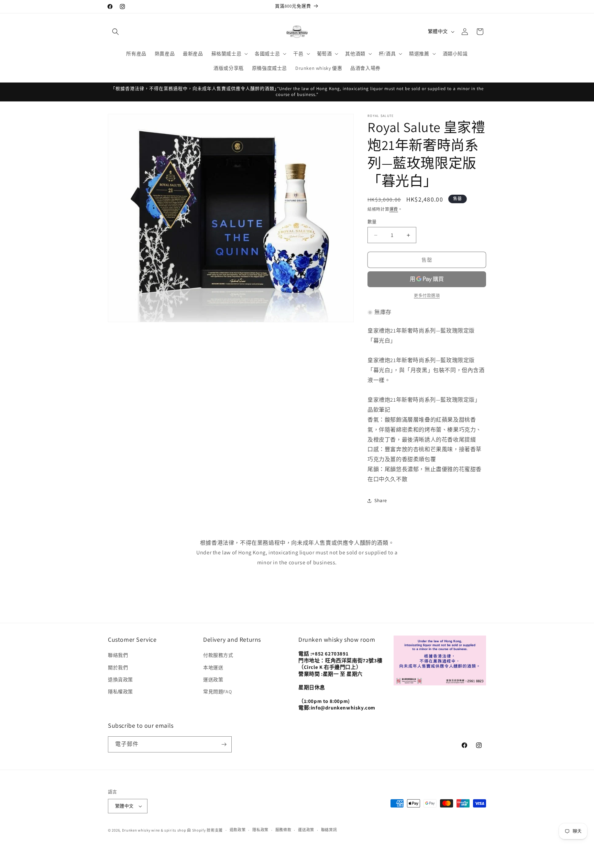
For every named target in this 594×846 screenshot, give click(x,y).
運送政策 (213, 679)
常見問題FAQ (217, 691)
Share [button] (380, 500)
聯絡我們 (118, 655)
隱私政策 (260, 829)
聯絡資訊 (329, 829)
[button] (115, 31)
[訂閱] (223, 744)
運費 (393, 209)
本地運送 (213, 667)
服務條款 (283, 829)
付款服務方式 (218, 655)
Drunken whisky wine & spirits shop (154, 830)
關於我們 (118, 667)
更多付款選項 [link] (427, 295)
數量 (372, 222)
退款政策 (238, 829)
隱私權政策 (120, 691)
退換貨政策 (120, 679)
